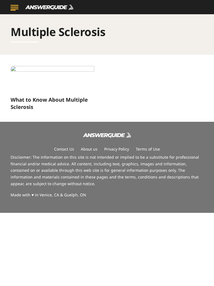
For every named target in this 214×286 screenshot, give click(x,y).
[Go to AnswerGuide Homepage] (49, 7)
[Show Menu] (14, 6)
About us (89, 149)
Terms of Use (148, 149)
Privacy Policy (116, 149)
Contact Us (64, 149)
